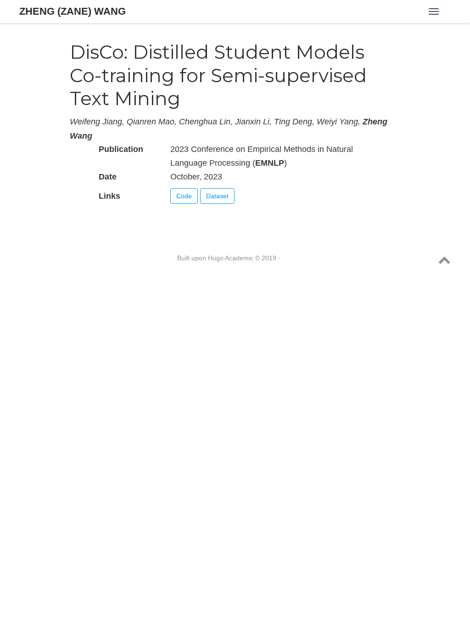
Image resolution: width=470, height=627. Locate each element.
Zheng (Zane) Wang (72, 11)
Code (184, 196)
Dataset (217, 196)
